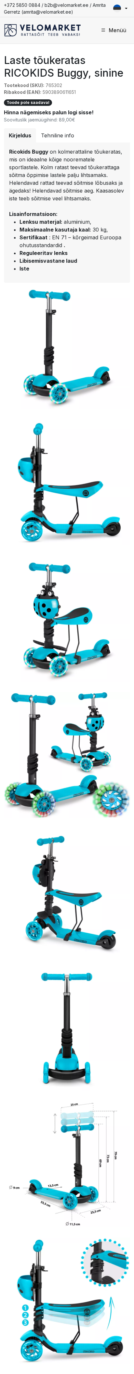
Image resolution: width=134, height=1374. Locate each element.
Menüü (117, 30)
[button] (120, 8)
